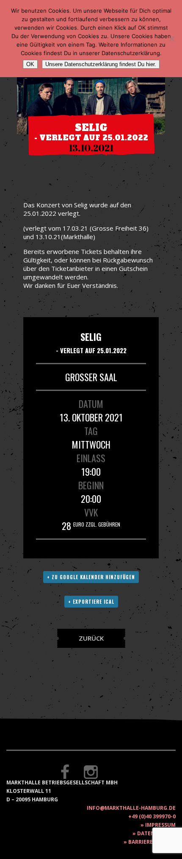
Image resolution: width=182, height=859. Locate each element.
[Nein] (171, 38)
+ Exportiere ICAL (91, 601)
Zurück (91, 638)
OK (30, 64)
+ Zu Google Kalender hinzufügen (91, 577)
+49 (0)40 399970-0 (152, 816)
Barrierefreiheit (152, 841)
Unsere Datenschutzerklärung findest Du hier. (100, 64)
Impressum (160, 824)
